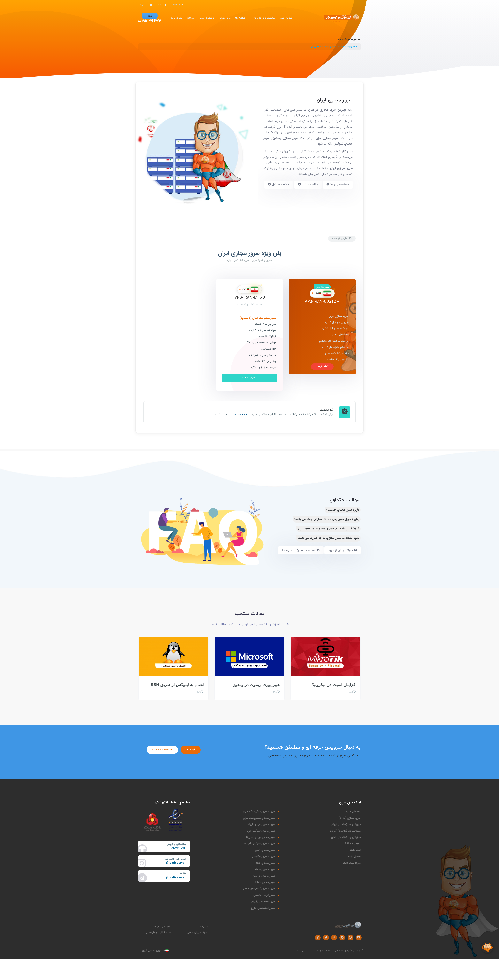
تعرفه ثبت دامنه (352, 863)
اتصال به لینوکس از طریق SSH (177, 684)
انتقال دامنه (354, 856)
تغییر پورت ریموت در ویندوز (256, 684)
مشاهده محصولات (162, 750)
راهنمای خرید (353, 811)
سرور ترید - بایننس (264, 895)
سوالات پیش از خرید (341, 550)
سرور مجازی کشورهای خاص (259, 889)
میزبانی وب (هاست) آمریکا (345, 831)
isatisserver (240, 414)
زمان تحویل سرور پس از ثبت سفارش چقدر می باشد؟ (326, 519)
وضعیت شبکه (206, 18)
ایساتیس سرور (304, 951)
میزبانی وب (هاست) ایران (346, 824)
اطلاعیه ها (240, 18)
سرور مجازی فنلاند (264, 869)
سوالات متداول (280, 184)
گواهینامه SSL (352, 844)
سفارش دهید (249, 378)
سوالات (191, 18)
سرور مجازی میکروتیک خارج (259, 811)
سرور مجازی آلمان (265, 850)
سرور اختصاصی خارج (263, 908)
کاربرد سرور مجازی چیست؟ (342, 509)
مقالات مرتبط (309, 184)
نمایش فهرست (340, 238)
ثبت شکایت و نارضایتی (158, 932)
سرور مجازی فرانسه (264, 876)
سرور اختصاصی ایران (263, 901)
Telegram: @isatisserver (299, 550)
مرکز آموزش (225, 18)
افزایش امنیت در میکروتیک (334, 684)
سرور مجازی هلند (265, 863)
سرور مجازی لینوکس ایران (260, 831)
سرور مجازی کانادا (265, 882)
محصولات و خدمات (264, 18)
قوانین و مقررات (162, 927)
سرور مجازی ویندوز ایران (261, 824)
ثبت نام (191, 750)
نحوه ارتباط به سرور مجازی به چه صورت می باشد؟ (328, 538)
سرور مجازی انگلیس (263, 856)
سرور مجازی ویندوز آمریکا (260, 837)
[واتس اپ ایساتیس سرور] (318, 937)
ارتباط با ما (176, 18)
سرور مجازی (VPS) (350, 818)
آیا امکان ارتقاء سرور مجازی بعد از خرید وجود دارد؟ (328, 528)
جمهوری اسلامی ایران (153, 950)
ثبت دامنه (355, 850)
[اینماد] (175, 820)
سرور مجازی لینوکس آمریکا (259, 844)
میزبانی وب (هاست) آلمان (346, 837)
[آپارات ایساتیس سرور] (359, 937)
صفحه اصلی (286, 18)
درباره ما (203, 927)
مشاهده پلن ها (339, 184)
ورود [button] (150, 16)
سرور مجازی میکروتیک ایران (259, 818)
